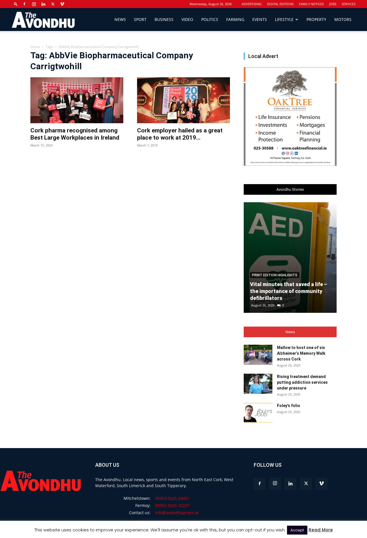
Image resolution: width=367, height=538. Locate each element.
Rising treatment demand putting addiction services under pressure (302, 382)
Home (35, 46)
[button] (15, 4)
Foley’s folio (288, 405)
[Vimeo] (62, 4)
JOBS (332, 4)
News (120, 19)
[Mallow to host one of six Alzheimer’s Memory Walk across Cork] (258, 355)
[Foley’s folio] (258, 413)
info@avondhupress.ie (176, 512)
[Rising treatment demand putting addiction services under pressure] (258, 384)
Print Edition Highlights (274, 275)
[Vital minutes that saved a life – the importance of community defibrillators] (290, 257)
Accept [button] (297, 530)
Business (164, 19)
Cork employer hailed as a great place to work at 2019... (179, 134)
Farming (235, 19)
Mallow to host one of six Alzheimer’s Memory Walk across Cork (301, 353)
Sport (140, 19)
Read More (321, 530)
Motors (343, 19)
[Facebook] (24, 4)
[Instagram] (34, 4)
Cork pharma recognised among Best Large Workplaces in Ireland (74, 134)
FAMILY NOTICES (311, 4)
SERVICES (349, 4)
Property (316, 19)
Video (187, 19)
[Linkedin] (43, 4)
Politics (209, 19)
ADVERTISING (251, 4)
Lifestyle (284, 19)
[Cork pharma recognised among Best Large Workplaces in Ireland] (76, 100)
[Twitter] (52, 4)
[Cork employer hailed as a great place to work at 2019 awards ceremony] (183, 100)
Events (259, 19)
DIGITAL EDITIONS (280, 4)
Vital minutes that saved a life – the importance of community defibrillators (288, 291)
